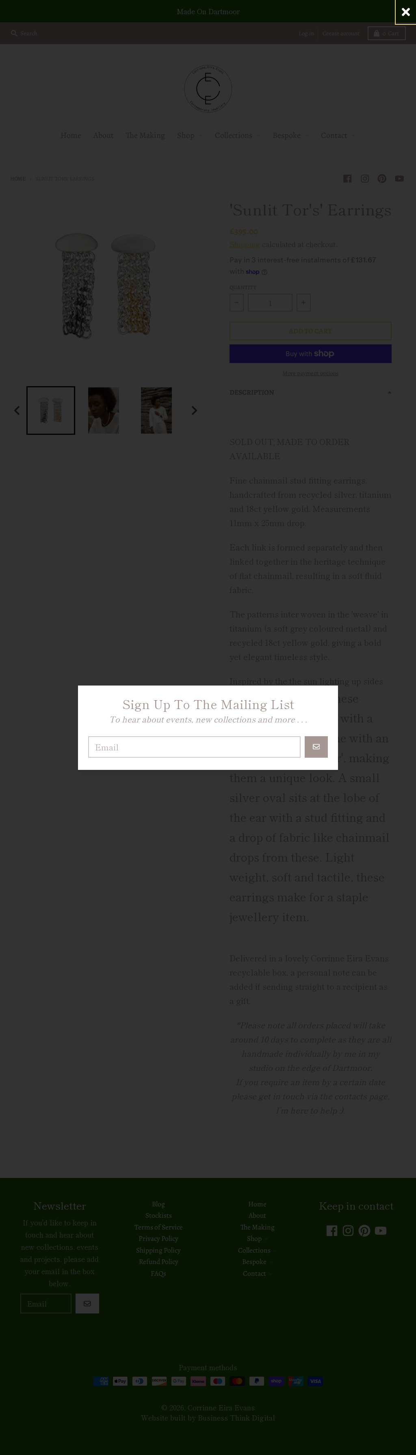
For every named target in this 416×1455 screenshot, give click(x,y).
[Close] (406, 12)
